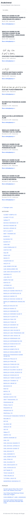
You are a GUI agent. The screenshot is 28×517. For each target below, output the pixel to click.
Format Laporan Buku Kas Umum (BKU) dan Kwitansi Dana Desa (13, 489)
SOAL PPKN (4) (8, 459)
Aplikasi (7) (7, 220)
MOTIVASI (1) (7, 394)
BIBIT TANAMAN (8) (10, 233)
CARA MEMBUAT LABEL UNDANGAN (15, 497)
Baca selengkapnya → (8, 24)
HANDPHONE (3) (9, 261)
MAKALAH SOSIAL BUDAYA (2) (13, 372)
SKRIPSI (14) (7, 435)
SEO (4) (6, 429)
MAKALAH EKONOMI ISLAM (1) (13, 314)
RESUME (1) (7, 418)
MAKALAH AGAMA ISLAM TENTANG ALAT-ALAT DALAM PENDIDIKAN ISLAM (12, 146)
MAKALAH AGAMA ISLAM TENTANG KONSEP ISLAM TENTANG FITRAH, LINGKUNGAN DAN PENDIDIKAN (13, 34)
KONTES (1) (7, 282)
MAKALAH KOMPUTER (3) (11, 349)
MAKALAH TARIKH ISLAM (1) (12, 378)
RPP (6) (6, 421)
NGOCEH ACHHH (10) (10, 397)
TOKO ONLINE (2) (9, 475)
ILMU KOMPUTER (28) (10, 266)
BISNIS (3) (7, 236)
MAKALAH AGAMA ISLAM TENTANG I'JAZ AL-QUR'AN (11, 131)
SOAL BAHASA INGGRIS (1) (12, 443)
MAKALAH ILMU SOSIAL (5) (12, 335)
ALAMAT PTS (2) (9, 217)
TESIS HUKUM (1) (9, 473)
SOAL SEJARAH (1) (9, 462)
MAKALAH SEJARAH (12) (11, 367)
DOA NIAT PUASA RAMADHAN (12, 89)
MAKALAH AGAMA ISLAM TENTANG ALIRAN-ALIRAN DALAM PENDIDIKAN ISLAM (13, 161)
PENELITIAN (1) (8, 405)
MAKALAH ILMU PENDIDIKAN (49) (14, 333)
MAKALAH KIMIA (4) (10, 346)
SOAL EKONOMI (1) (9, 454)
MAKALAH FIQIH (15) (10, 319)
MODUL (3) (7, 391)
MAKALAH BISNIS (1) (10, 308)
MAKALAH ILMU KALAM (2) (12, 330)
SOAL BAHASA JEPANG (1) (12, 446)
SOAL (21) (6, 440)
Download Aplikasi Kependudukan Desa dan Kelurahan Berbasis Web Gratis (13, 501)
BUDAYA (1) (7, 242)
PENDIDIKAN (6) (8, 402)
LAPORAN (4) (8, 285)
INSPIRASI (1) (8, 274)
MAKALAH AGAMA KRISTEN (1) (13, 291)
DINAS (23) (7, 255)
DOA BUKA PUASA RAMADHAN (12, 56)
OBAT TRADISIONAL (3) (11, 399)
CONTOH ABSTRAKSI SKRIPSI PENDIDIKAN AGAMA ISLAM (12, 73)
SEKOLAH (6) (7, 427)
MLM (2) (6, 388)
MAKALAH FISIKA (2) (10, 322)
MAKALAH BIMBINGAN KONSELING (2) (14, 302)
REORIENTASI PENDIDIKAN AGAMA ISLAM (14, 103)
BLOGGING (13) (8, 239)
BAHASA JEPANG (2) (10, 228)
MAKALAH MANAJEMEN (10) (12, 352)
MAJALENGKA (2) (9, 288)
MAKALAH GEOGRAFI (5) (11, 325)
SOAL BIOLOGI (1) (9, 451)
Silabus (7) (7, 432)
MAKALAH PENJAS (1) (10, 359)
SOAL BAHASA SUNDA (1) (11, 448)
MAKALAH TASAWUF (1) (11, 380)
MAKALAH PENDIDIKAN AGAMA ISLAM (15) (13, 355)
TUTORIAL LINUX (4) (10, 478)
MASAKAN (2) (8, 386)
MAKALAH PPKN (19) (10, 361)
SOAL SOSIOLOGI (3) (10, 467)
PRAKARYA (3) (8, 408)
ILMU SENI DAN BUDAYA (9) (12, 272)
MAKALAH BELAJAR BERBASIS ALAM (12, 117)
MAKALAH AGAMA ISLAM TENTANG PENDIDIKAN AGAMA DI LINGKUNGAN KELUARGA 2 (13, 17)
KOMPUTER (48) (8, 280)
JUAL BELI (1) (8, 277)
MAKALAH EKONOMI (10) (11, 311)
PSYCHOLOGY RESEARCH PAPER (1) (14, 416)
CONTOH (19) (7, 250)
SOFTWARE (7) (8, 470)
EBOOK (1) (6, 258)
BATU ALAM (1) (8, 231)
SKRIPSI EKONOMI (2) (10, 437)
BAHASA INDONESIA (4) (11, 223)
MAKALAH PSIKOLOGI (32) (11, 364)
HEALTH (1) (7, 263)
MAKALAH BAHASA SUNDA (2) (13, 299)
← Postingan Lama (7, 207)
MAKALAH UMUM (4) (10, 383)
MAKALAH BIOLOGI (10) (11, 306)
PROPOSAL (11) (8, 413)
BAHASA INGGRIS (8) (10, 225)
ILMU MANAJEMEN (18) (11, 269)
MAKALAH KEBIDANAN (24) (12, 338)
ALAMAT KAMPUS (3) (10, 214)
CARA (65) (7, 244)
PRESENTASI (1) (8, 410)
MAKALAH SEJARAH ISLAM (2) (13, 369)
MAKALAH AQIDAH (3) (10, 296)
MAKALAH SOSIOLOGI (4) (11, 375)
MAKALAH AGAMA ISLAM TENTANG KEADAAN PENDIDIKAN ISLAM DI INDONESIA (13, 177)
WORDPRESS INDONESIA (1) (12, 481)
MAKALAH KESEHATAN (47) (12, 344)
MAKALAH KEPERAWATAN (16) (13, 341)
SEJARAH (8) (7, 424)
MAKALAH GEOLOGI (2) (10, 327)
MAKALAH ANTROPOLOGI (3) (12, 293)
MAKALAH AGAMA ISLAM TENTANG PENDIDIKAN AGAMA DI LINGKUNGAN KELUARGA (13, 193)
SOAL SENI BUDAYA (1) (10, 465)
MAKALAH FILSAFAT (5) (11, 316)
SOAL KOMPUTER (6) (10, 456)
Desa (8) (6, 253)
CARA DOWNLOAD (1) (10, 247)
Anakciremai (6, 3)
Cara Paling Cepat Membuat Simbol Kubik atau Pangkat (14, 493)
